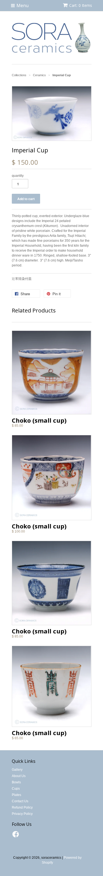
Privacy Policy (22, 814)
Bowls (16, 782)
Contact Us (20, 801)
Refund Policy (22, 807)
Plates (16, 795)
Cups (16, 788)
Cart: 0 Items (80, 5)
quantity (18, 176)
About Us (19, 776)
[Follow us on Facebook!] (16, 836)
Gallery (17, 770)
